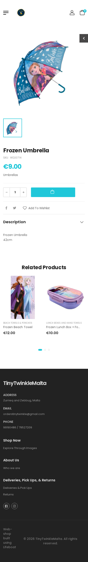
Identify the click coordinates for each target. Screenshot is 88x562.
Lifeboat (9, 547)
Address (9, 395)
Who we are (11, 468)
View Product (22, 314)
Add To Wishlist (39, 208)
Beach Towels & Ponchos (17, 323)
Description (14, 222)
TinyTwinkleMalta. (49, 538)
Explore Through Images (20, 448)
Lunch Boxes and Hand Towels (64, 323)
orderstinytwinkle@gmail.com (24, 414)
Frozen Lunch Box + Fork (63, 327)
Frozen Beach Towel (17, 327)
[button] (40, 350)
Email (7, 408)
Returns (8, 494)
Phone (8, 422)
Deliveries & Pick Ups (17, 488)
